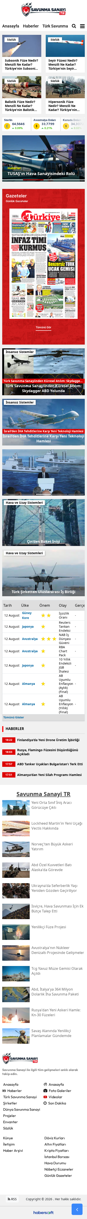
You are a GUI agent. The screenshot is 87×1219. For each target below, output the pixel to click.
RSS (13, 1199)
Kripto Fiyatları (56, 1150)
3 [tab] (43, 494)
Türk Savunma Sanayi (61, 26)
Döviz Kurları (54, 1138)
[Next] (79, 260)
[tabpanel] (43, 158)
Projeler (9, 1115)
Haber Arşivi (13, 1150)
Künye (8, 1138)
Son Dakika (57, 1103)
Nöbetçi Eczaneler (58, 1169)
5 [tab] (76, 494)
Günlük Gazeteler (58, 1175)
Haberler (31, 26)
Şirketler (10, 1103)
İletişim (9, 1144)
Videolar (55, 1097)
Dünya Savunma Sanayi (21, 1109)
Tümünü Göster (13, 717)
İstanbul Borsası (56, 1156)
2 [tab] (27, 494)
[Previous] (7, 260)
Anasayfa (10, 26)
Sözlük (8, 1128)
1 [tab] (11, 494)
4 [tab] (59, 494)
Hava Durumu (55, 1163)
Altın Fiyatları (55, 1144)
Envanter (10, 1122)
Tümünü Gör (43, 332)
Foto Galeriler (60, 1090)
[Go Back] (77, 1209)
